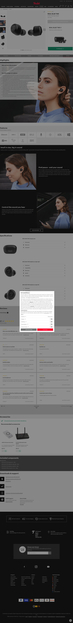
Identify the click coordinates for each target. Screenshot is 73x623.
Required (23, 316)
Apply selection (28, 329)
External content (24, 326)
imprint (22, 314)
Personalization (24, 324)
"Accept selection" (24, 310)
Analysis (22, 319)
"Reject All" (31, 301)
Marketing (23, 321)
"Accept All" (32, 305)
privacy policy (46, 312)
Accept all (45, 329)
